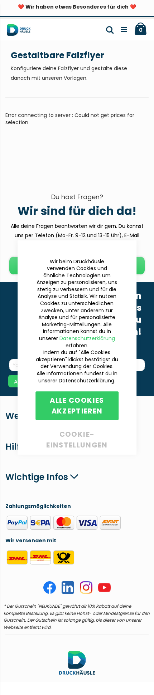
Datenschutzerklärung (87, 338)
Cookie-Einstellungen (77, 433)
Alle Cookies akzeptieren (77, 405)
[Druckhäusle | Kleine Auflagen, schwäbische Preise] (21, 31)
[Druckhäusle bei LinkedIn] (68, 592)
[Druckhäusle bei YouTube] (104, 592)
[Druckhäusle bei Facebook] (49, 592)
